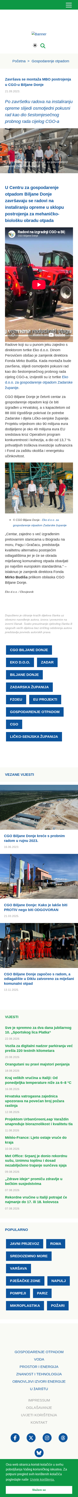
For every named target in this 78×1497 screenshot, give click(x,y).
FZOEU (16, 699)
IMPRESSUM (39, 1400)
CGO (14, 724)
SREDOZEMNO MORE (29, 1256)
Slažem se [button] (39, 1489)
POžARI (58, 1306)
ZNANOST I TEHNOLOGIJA (39, 1374)
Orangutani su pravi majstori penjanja (37, 1064)
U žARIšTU (39, 1389)
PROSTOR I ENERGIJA (39, 1367)
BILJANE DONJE (24, 675)
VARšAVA (18, 1268)
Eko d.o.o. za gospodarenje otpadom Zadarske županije (39, 382)
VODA (39, 1359)
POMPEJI (18, 1293)
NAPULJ (58, 1281)
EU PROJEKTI (45, 699)
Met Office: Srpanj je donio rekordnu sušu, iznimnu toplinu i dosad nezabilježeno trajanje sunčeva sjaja (36, 1160)
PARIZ (42, 1293)
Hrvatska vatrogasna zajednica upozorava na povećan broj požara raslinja (34, 1101)
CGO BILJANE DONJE (29, 650)
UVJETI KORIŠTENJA (39, 1415)
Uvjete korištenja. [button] (42, 1479)
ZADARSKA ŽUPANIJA (29, 687)
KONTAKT (39, 1422)
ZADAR (47, 662)
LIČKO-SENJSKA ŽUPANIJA (34, 737)
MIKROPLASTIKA (25, 1306)
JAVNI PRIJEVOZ (24, 1244)
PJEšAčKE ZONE (25, 1281)
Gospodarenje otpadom (50, 61)
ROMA (55, 1244)
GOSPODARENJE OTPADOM (35, 712)
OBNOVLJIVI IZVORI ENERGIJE (39, 1382)
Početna (19, 61)
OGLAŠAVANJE (39, 1408)
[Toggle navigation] (68, 5)
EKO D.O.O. (20, 662)
